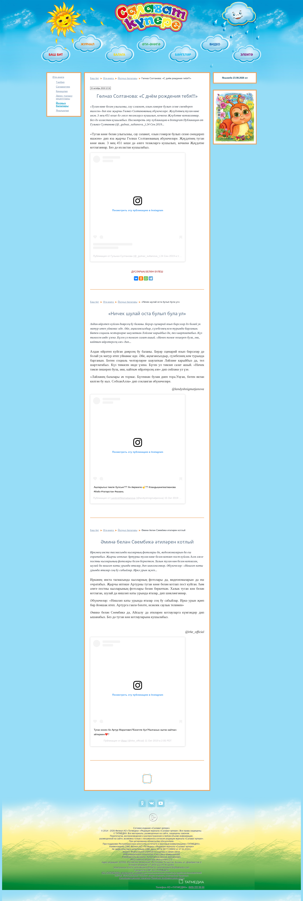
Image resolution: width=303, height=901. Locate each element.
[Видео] (215, 44)
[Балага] (120, 54)
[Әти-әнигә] (151, 44)
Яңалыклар (62, 110)
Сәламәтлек (63, 86)
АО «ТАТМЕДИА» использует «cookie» (122, 872)
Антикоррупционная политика (134, 878)
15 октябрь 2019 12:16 (100, 88)
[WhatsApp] (146, 278)
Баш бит (94, 78)
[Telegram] (151, 278)
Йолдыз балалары (62, 104)
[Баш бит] (56, 54)
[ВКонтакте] (136, 278)
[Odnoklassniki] (142, 806)
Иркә (124, 740)
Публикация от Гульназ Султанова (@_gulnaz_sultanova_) (126, 256)
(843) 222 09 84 (196, 887)
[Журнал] (88, 44)
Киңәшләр (62, 91)
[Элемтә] (247, 54)
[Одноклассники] (141, 278)
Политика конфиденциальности (167, 878)
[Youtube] (161, 806)
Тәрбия (60, 82)
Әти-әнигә (58, 77)
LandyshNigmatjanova (123, 498)
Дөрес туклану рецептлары (64, 97)
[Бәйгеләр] (183, 54)
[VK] (152, 806)
